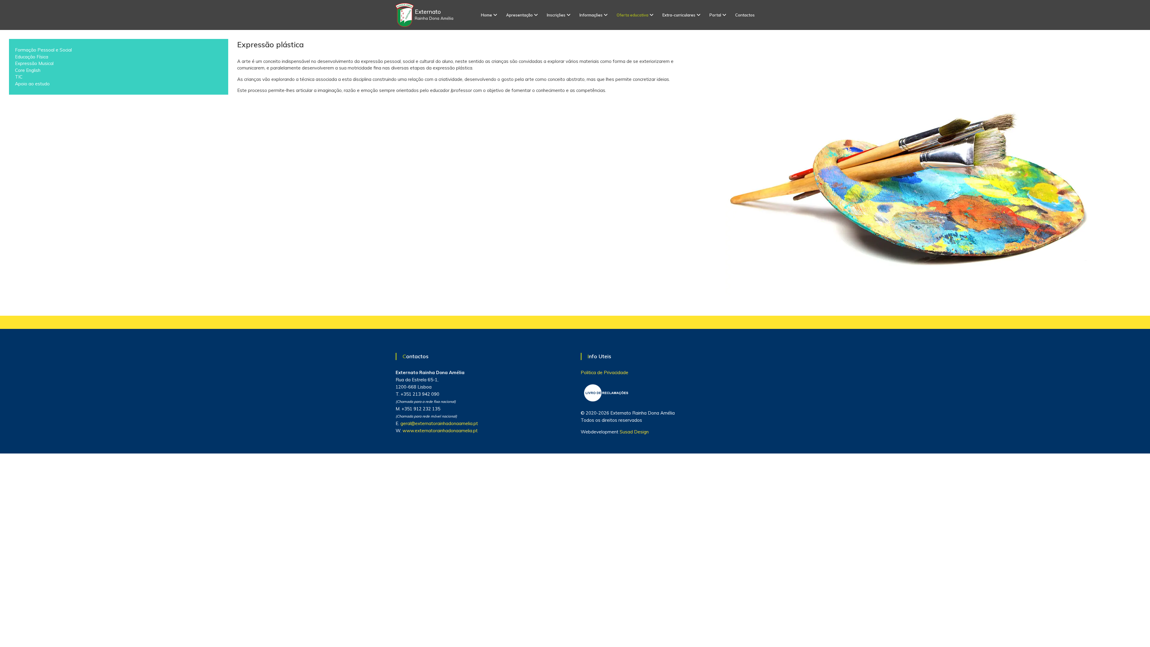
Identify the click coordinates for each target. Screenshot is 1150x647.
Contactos (745, 15)
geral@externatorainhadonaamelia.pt (439, 423)
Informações (591, 15)
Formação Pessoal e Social (43, 50)
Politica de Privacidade (604, 372)
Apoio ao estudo (32, 84)
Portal (715, 15)
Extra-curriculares (678, 15)
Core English (27, 70)
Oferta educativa (632, 15)
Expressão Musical (34, 63)
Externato (428, 11)
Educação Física (31, 57)
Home (486, 15)
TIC (18, 77)
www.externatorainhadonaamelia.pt (440, 430)
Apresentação (519, 15)
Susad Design (634, 432)
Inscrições (556, 15)
